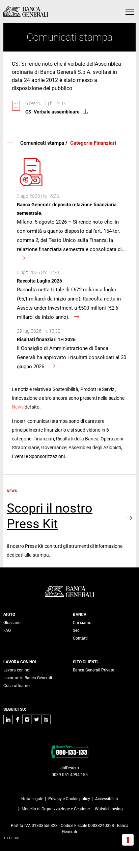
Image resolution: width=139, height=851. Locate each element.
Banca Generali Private (93, 670)
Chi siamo (82, 622)
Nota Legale (32, 798)
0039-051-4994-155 (70, 774)
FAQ (7, 630)
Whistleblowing (109, 809)
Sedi (77, 630)
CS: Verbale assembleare (52, 112)
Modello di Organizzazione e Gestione (56, 809)
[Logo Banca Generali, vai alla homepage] (25, 11)
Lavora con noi (16, 670)
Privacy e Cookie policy (69, 798)
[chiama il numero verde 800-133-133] (69, 751)
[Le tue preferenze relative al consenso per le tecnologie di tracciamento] (128, 840)
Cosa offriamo (16, 685)
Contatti (80, 638)
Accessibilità (106, 798)
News (18, 407)
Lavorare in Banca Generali (27, 678)
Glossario (12, 622)
